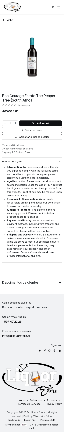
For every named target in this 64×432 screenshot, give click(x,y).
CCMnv (36, 416)
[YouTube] (59, 350)
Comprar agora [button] (33, 130)
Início (21, 400)
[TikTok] (54, 350)
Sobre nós (36, 400)
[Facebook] (45, 350)
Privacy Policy (54, 403)
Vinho (9, 19)
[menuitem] (14, 420)
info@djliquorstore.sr (16, 336)
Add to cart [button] (42, 123)
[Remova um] (4, 123)
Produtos (52, 400)
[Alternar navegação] (59, 7)
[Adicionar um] (15, 123)
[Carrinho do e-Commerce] (53, 7)
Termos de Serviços (29, 403)
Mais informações (12, 161)
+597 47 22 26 (12, 321)
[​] (40, 350)
